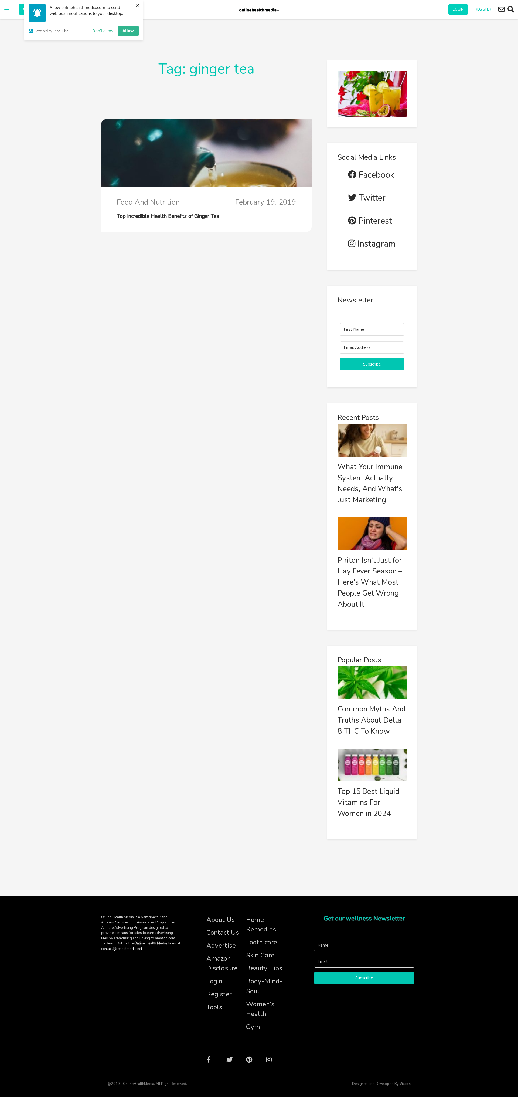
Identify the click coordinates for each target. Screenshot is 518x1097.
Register (483, 9)
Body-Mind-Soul (264, 986)
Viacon (405, 1083)
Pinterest (374, 221)
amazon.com (165, 938)
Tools (214, 1007)
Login (458, 9)
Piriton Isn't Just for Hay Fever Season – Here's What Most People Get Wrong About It (370, 582)
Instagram (375, 243)
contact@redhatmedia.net (121, 948)
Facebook (375, 175)
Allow (128, 30)
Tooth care (261, 942)
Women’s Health (260, 1009)
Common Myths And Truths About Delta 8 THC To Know (371, 720)
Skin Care (260, 955)
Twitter (371, 198)
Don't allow (102, 30)
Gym (253, 1026)
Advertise (221, 945)
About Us (220, 919)
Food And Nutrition (148, 202)
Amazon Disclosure (222, 963)
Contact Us (222, 932)
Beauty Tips (264, 968)
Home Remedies (261, 924)
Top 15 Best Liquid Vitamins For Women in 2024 (368, 803)
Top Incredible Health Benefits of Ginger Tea (168, 216)
